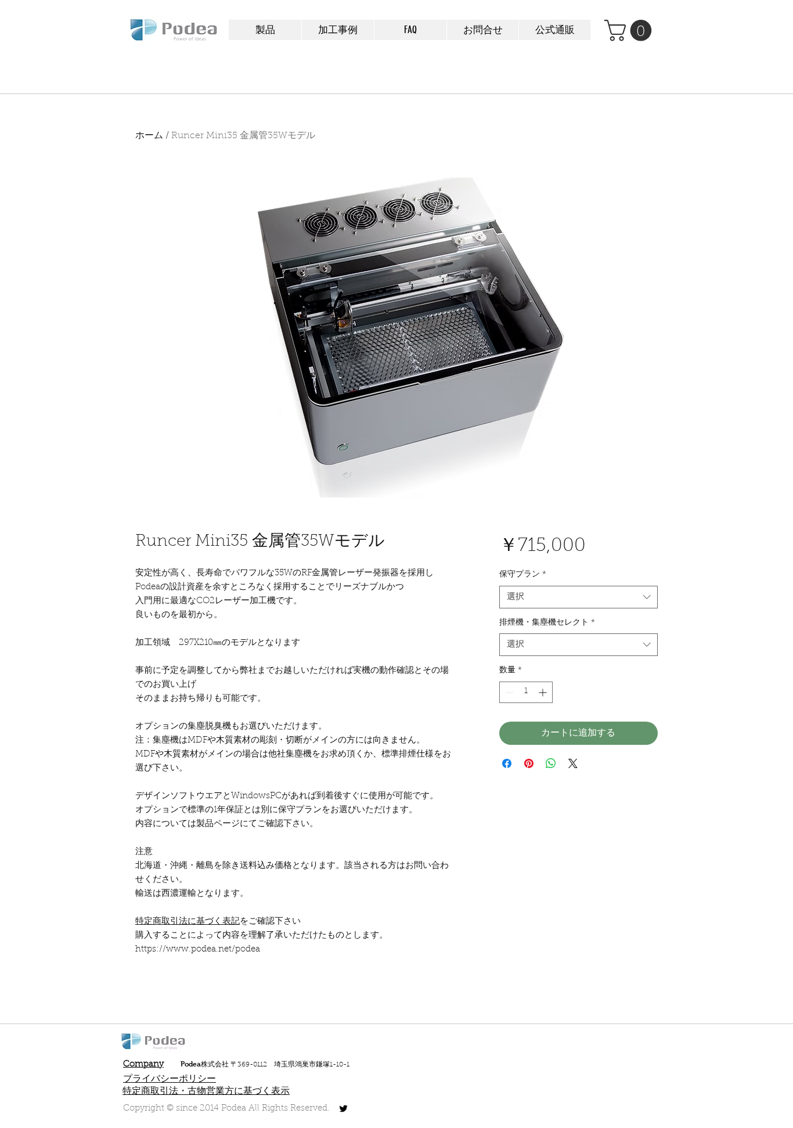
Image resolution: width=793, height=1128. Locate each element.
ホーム (149, 135)
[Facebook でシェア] (507, 763)
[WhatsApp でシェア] (551, 763)
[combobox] (578, 597)
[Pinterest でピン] (529, 763)
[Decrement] (508, 692)
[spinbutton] (526, 692)
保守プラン (522, 575)
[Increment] (543, 692)
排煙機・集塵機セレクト (547, 623)
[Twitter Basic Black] (343, 1108)
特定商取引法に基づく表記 (187, 921)
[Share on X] (573, 763)
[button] (265, 30)
